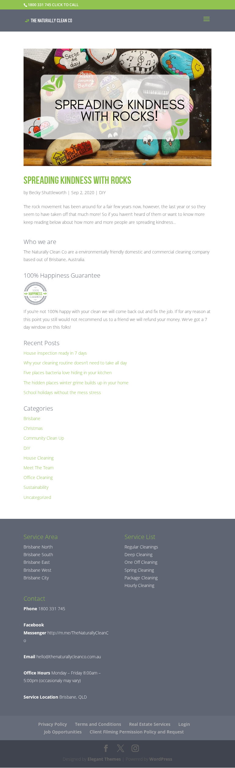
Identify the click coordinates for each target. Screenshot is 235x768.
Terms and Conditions (98, 724)
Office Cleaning (38, 477)
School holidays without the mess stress (62, 392)
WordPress (160, 759)
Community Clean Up (44, 438)
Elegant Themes (104, 759)
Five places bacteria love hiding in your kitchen (68, 372)
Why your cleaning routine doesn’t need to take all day (75, 363)
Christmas (33, 428)
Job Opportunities (63, 732)
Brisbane (32, 418)
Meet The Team (39, 468)
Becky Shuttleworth (47, 192)
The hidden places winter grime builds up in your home (76, 383)
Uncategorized (37, 497)
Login (184, 724)
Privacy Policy (52, 724)
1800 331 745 (51, 608)
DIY (102, 192)
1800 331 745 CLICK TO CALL (53, 4)
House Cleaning (39, 458)
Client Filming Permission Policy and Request (137, 732)
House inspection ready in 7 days (55, 353)
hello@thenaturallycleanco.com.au (68, 656)
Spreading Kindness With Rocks (77, 180)
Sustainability (36, 487)
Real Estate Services (149, 724)
